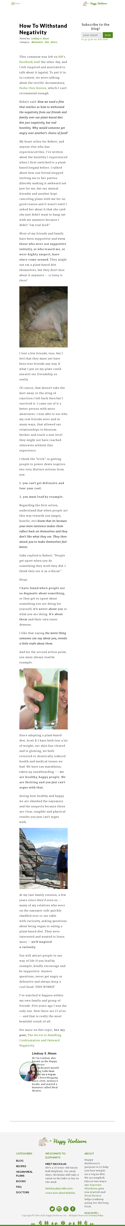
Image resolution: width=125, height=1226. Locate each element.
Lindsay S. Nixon (40, 38)
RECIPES (21, 1166)
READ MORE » (91, 1213)
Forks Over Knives (32, 88)
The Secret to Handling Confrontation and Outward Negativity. (40, 1040)
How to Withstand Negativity (43, 28)
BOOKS (21, 1181)
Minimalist (37, 42)
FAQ (47, 42)
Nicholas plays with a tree (59, 1188)
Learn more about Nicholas (60, 1193)
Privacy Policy (96, 1215)
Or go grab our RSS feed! (94, 39)
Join (108, 35)
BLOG (19, 1160)
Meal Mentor (93, 1195)
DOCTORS (22, 1192)
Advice (53, 42)
